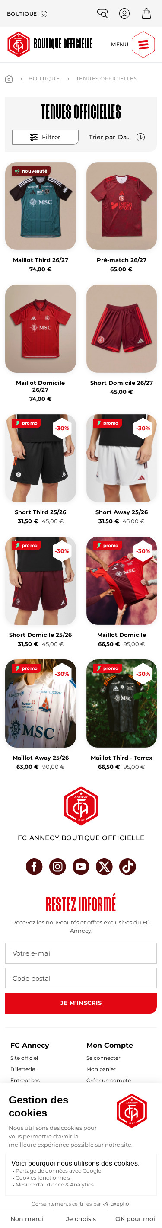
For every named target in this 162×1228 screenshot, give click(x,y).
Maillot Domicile (121, 635)
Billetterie (22, 1069)
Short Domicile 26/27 (121, 383)
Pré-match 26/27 (121, 260)
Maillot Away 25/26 (41, 758)
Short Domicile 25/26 (40, 635)
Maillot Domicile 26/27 (40, 386)
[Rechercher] (102, 13)
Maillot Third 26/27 (40, 260)
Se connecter (103, 1058)
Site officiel (24, 1058)
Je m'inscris (81, 1002)
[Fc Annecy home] (81, 806)
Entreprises (25, 1080)
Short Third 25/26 (40, 512)
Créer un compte (108, 1080)
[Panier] (146, 13)
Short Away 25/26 (121, 512)
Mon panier (101, 1069)
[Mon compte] (124, 13)
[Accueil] (9, 79)
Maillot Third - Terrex (121, 758)
